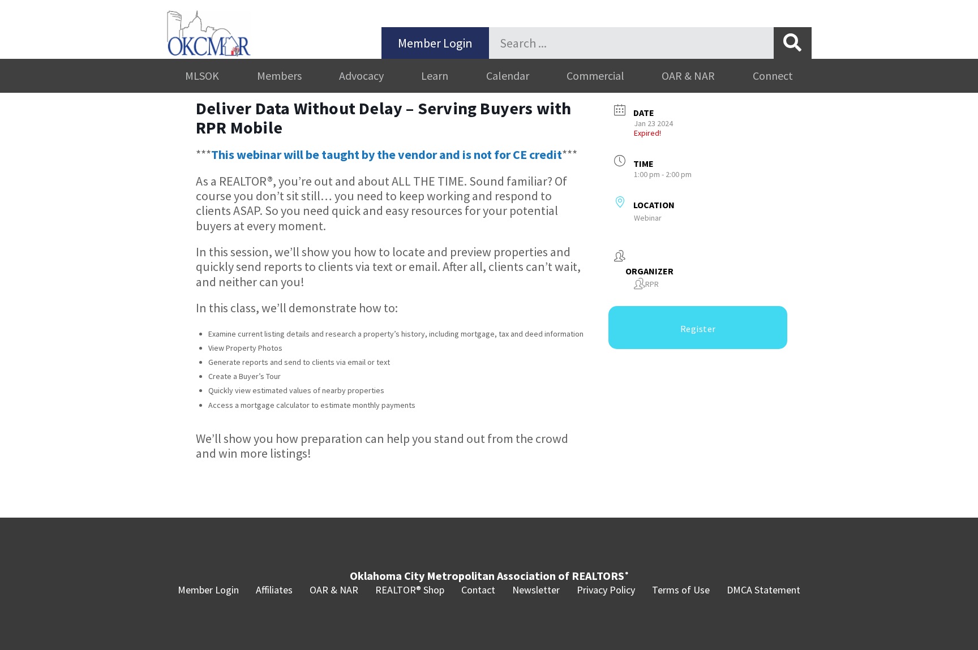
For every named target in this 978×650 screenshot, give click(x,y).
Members (279, 75)
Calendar (507, 75)
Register (698, 328)
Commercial (595, 75)
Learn (434, 75)
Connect (773, 75)
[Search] (793, 43)
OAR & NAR (688, 75)
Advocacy (361, 75)
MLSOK (202, 75)
